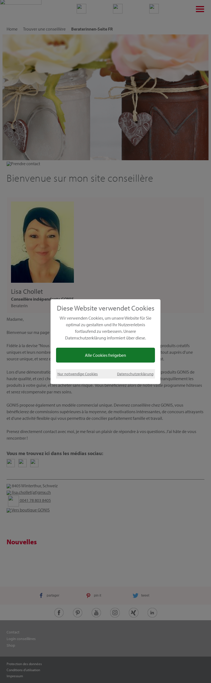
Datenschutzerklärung (135, 373)
